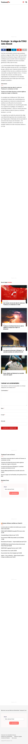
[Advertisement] (14, 19)
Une (4, 324)
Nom (2, 408)
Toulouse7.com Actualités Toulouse (8, 735)
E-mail (3, 414)
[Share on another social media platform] (24, 50)
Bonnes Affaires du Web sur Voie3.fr (12, 523)
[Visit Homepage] (5, 2)
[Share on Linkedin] (14, 50)
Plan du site (14, 738)
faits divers (5, 301)
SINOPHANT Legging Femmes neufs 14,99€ (11, 548)
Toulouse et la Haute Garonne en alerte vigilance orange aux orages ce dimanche (13, 327)
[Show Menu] (23, 2)
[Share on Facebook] (3, 50)
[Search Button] (26, 2)
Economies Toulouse (7, 348)
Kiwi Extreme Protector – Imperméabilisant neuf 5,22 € (13, 541)
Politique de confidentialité (6, 736)
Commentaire (5, 390)
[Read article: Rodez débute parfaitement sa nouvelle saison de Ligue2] (14, 364)
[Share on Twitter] (8, 50)
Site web (3, 421)
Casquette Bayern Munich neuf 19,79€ (10, 535)
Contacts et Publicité (5, 738)
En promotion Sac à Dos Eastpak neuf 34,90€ (11, 553)
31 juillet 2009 (4, 46)
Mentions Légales (18, 736)
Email (5, 486)
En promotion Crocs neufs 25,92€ (9, 550)
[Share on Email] (19, 50)
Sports (4, 371)
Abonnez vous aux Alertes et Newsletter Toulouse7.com (13, 710)
